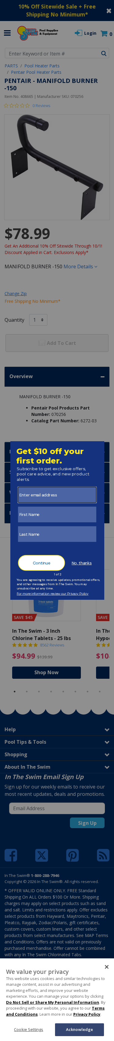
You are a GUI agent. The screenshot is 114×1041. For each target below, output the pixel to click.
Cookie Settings (28, 1029)
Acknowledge (79, 1029)
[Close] (106, 967)
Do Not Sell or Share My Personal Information (52, 1002)
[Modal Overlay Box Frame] (57, 520)
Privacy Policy (86, 1014)
